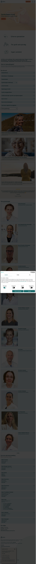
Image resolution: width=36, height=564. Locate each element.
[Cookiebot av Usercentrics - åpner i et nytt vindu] (31, 272)
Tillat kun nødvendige (18, 291)
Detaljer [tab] (18, 274)
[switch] (13, 287)
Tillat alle (29, 291)
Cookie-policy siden (23, 281)
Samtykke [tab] (6, 274)
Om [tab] (29, 274)
